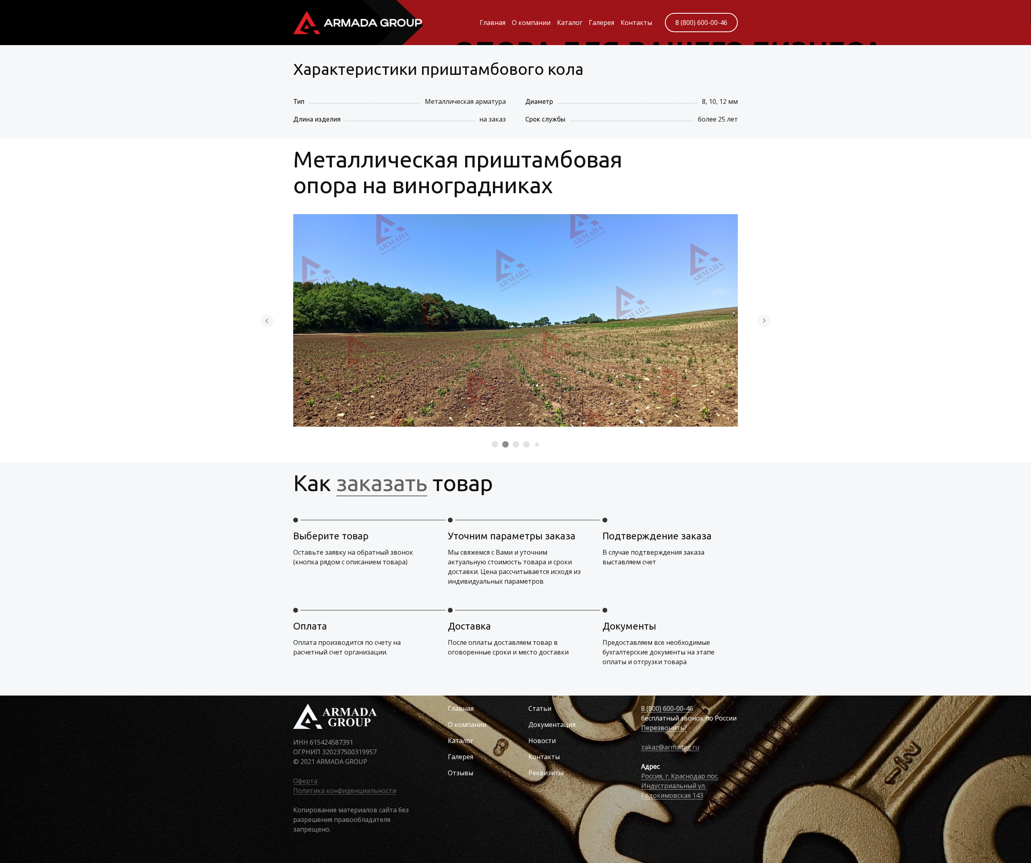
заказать (381, 483)
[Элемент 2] (505, 444)
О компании (531, 22)
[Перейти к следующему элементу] (764, 320)
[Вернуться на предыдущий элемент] (267, 320)
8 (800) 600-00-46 (701, 22)
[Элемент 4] (526, 444)
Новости (542, 740)
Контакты (636, 22)
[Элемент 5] (537, 444)
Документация (552, 724)
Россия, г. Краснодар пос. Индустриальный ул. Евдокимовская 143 (680, 786)
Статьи (539, 708)
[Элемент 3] (516, 444)
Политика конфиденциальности (344, 790)
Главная (492, 22)
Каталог (569, 22)
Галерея (601, 22)
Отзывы (460, 772)
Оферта (305, 780)
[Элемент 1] (495, 444)
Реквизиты (545, 772)
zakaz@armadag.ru (670, 747)
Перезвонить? (664, 727)
